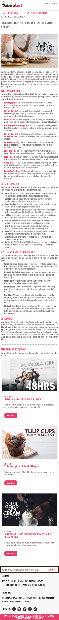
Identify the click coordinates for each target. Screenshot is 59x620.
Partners (32, 581)
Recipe (40, 581)
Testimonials (7, 598)
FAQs (15, 598)
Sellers (13, 581)
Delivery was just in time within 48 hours (22, 398)
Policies (21, 598)
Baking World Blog (18, 17)
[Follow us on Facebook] (14, 609)
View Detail (11, 415)
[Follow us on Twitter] (19, 609)
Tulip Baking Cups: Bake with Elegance (21, 466)
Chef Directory (8, 585)
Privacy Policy (31, 598)
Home (9, 17)
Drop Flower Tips (10, 151)
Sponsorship (23, 581)
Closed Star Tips (9, 119)
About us (5, 581)
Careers (41, 585)
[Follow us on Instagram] (30, 609)
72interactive (38, 618)
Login (46, 3)
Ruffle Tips (8, 157)
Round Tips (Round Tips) (12, 102)
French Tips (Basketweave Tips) (14, 125)
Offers (17, 585)
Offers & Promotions (39, 13)
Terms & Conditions (46, 598)
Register (54, 3)
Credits (27, 601)
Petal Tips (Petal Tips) (11, 142)
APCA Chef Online (15, 601)
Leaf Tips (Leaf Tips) (11, 134)
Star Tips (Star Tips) (11, 111)
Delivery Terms (12, 13)
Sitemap (5, 601)
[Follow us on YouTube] (36, 609)
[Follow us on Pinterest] (25, 609)
